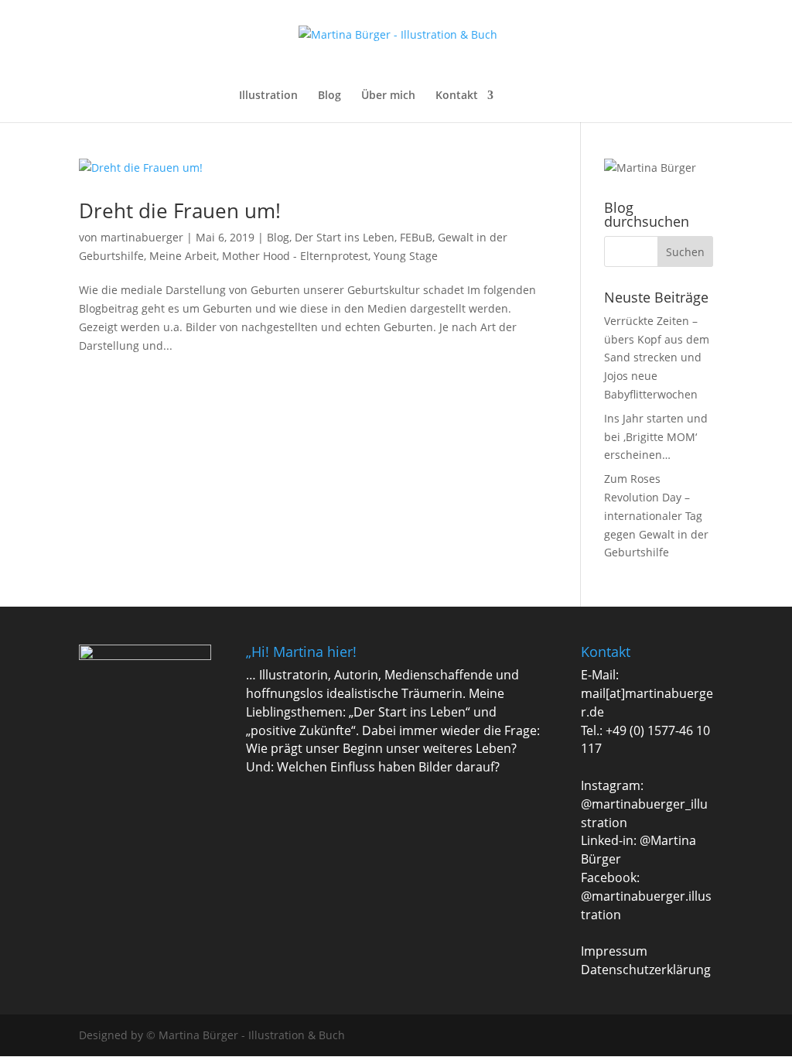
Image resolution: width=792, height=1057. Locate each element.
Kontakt (456, 96)
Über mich (388, 96)
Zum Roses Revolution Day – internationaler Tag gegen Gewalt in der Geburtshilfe (656, 515)
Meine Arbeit (183, 255)
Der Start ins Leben (344, 237)
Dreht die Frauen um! (180, 210)
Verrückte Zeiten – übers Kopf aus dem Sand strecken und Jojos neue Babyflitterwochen (656, 357)
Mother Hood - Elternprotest (295, 255)
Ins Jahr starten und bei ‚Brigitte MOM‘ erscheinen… (656, 437)
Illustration (268, 96)
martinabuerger (142, 237)
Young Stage (406, 255)
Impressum (614, 951)
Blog (329, 96)
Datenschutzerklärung (646, 969)
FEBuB (416, 237)
